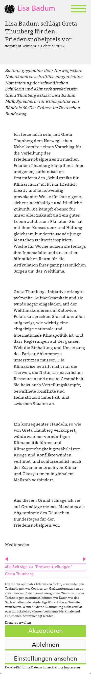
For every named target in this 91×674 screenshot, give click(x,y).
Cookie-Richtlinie (17, 667)
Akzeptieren (45, 631)
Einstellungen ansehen (45, 659)
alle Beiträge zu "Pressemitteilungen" (39, 567)
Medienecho (17, 545)
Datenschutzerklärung (47, 667)
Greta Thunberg (19, 574)
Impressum (72, 667)
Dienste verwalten (18, 622)
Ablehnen (45, 645)
